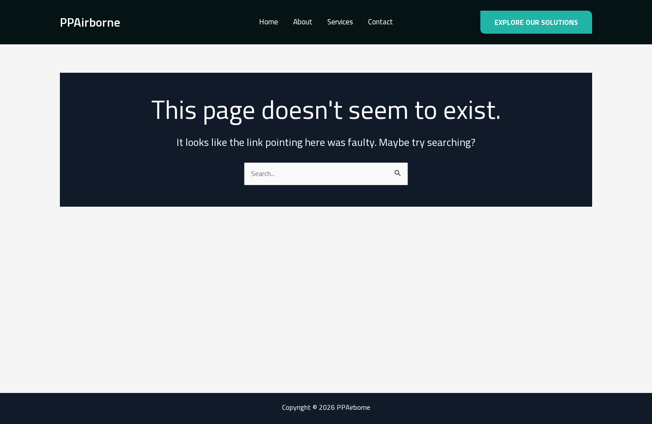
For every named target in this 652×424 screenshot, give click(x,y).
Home (268, 22)
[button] (536, 22)
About (302, 22)
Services (340, 22)
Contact (380, 22)
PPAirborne (90, 21)
